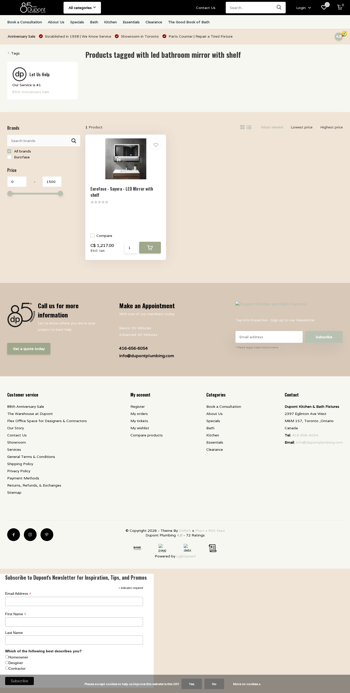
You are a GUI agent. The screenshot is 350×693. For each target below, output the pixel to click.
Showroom (16, 442)
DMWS (185, 530)
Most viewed (272, 127)
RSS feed (216, 530)
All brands (22, 151)
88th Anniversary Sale (25, 406)
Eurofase (21, 157)
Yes (191, 684)
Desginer (15, 663)
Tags (15, 53)
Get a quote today (29, 348)
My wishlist (139, 428)
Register (137, 406)
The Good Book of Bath (189, 22)
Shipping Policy (20, 463)
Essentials (131, 22)
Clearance (154, 22)
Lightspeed (185, 556)
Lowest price (302, 127)
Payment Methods (23, 478)
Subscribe (324, 337)
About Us (56, 22)
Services (14, 449)
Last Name (14, 633)
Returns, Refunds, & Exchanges (34, 485)
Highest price (331, 127)
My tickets (139, 421)
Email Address (18, 593)
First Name (15, 614)
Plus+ (200, 530)
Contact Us (205, 7)
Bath (94, 22)
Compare (104, 235)
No (214, 684)
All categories (80, 7)
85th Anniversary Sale (30, 92)
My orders (139, 413)
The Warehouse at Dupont (30, 413)
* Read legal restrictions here (256, 347)
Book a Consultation (24, 22)
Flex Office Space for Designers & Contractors (47, 421)
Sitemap (14, 492)
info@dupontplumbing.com (146, 355)
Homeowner (18, 657)
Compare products (146, 435)
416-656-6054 (133, 348)
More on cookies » (247, 684)
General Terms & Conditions (31, 456)
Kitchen (110, 22)
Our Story (15, 428)
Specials (77, 22)
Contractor (17, 668)
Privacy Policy (18, 471)
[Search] (279, 7)
